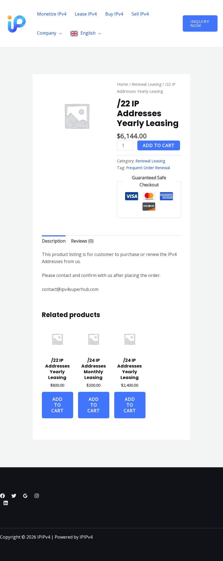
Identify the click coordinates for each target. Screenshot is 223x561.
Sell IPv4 (140, 14)
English (87, 33)
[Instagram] (36, 495)
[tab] (54, 241)
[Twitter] (13, 495)
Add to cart (159, 145)
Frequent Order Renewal (148, 167)
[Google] (25, 495)
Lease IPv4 (86, 14)
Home (122, 84)
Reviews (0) (82, 241)
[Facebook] (2, 495)
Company (46, 33)
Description (54, 241)
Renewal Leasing (147, 84)
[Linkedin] (5, 502)
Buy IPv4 (114, 14)
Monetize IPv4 (51, 14)
